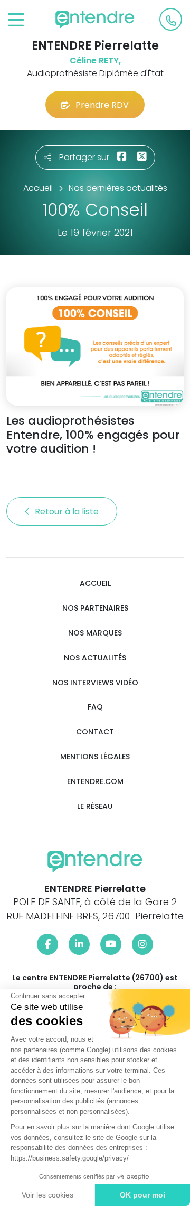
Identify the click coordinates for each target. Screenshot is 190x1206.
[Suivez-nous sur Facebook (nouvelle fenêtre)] (47, 944)
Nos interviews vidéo (95, 682)
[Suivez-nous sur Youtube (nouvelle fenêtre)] (110, 944)
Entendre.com (95, 781)
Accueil (95, 583)
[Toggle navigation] (16, 20)
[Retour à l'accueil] (95, 20)
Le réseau (95, 806)
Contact (95, 732)
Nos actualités (95, 657)
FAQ (95, 707)
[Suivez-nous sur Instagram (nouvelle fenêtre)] (142, 944)
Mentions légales (95, 756)
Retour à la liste (68, 511)
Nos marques (95, 633)
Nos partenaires (95, 608)
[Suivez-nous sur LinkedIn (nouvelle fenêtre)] (79, 944)
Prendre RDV (102, 105)
